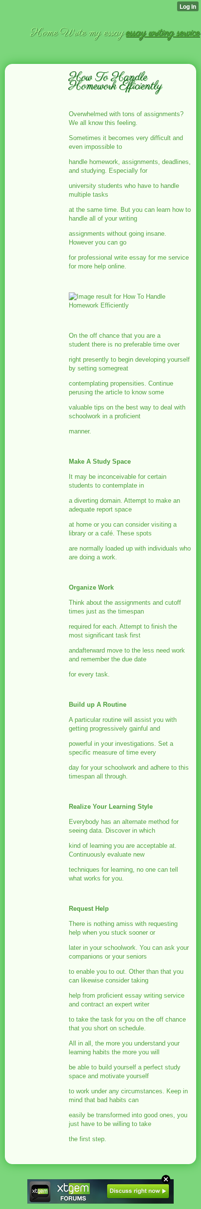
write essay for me (140, 257)
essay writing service (154, 995)
